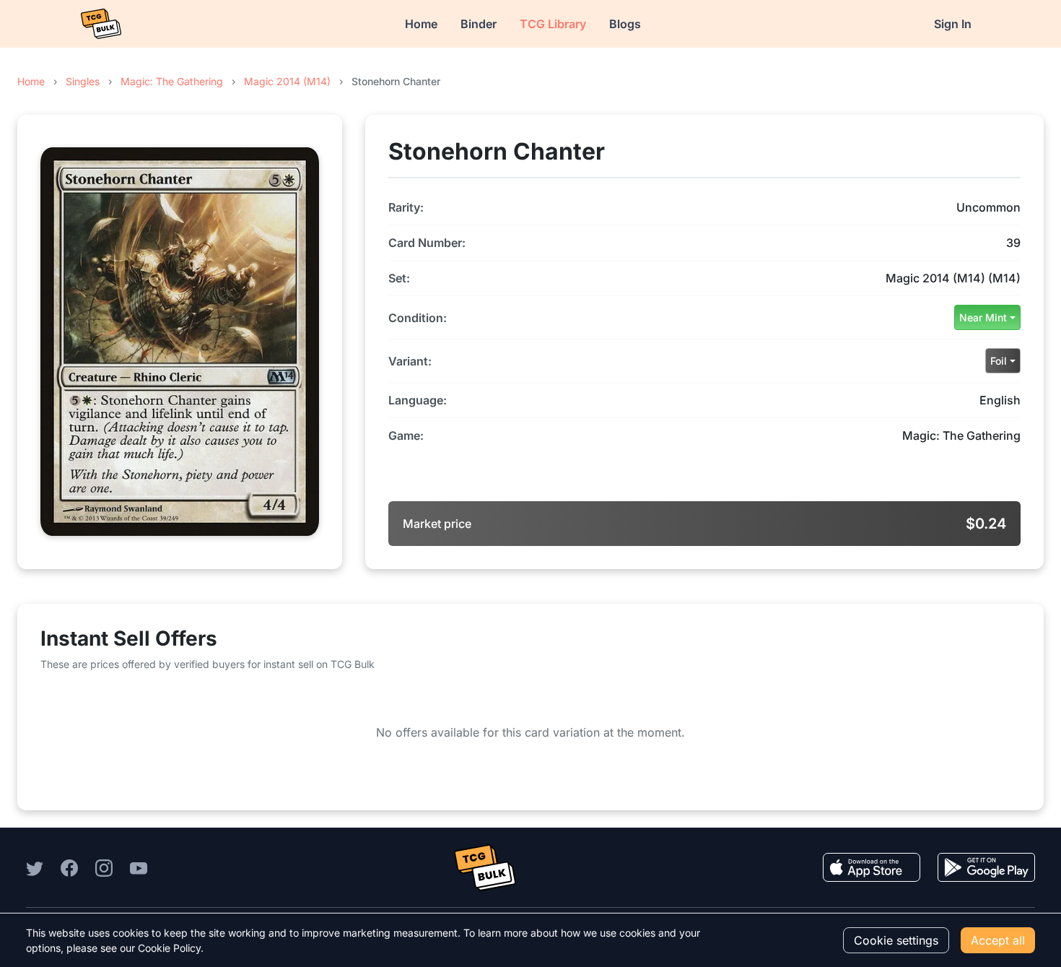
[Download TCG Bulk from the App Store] (871, 867)
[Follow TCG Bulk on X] (34, 867)
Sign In (953, 24)
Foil (998, 361)
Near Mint (983, 317)
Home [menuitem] (421, 24)
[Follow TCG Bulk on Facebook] (69, 867)
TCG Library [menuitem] (553, 24)
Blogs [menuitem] (625, 24)
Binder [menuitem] (478, 24)
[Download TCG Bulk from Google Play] (986, 867)
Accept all (998, 940)
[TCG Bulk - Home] (101, 24)
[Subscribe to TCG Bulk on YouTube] (138, 867)
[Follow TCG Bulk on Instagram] (104, 867)
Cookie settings (896, 940)
